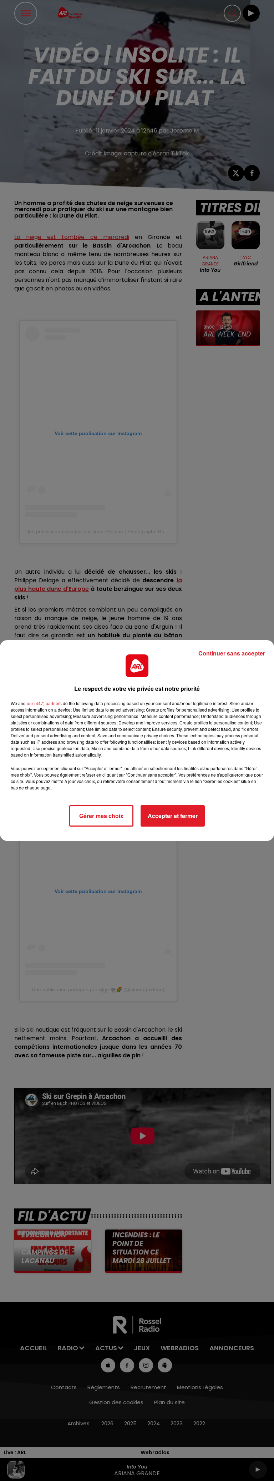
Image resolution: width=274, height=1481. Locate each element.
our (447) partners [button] (44, 703)
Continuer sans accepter (231, 653)
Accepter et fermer (173, 816)
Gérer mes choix (101, 816)
